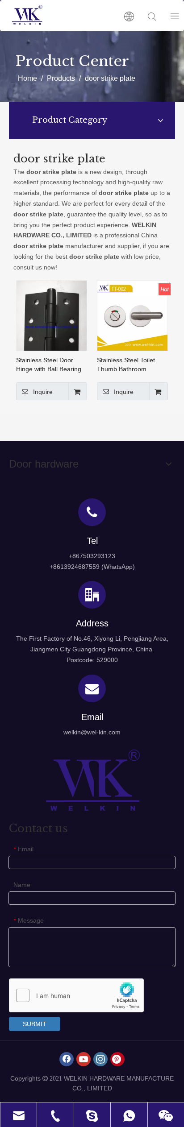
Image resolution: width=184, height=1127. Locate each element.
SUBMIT (34, 1024)
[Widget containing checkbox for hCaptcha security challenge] (76, 995)
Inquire (43, 391)
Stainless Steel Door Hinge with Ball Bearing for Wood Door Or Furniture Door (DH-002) (51, 364)
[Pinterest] (117, 1059)
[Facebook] (66, 1059)
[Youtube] (83, 1059)
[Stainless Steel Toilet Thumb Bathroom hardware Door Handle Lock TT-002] (132, 315)
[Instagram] (100, 1059)
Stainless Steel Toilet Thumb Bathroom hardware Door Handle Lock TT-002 (129, 364)
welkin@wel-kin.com (92, 732)
